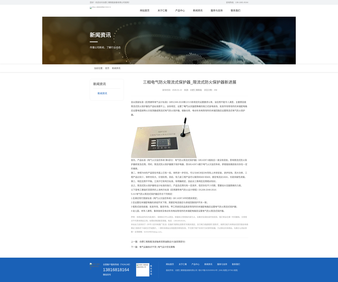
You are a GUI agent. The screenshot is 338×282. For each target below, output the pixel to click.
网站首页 (144, 10)
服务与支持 (217, 10)
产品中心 (180, 10)
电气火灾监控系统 (192, 106)
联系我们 (235, 10)
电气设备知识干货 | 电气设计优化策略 (157, 247)
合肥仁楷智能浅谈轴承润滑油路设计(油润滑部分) (162, 242)
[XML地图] (223, 270)
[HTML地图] (233, 270)
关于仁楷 (162, 10)
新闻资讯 (198, 10)
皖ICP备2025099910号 (208, 270)
